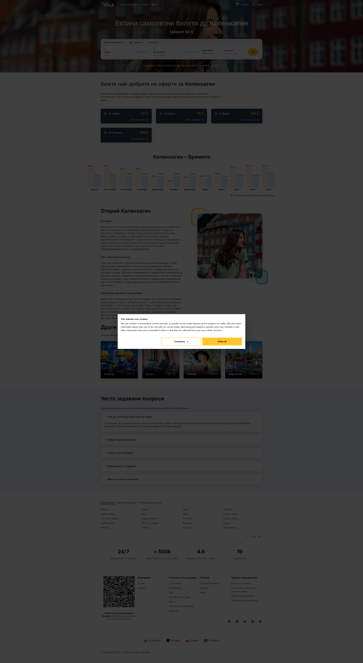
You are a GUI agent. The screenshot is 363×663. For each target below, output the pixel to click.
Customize (179, 341)
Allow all (222, 341)
